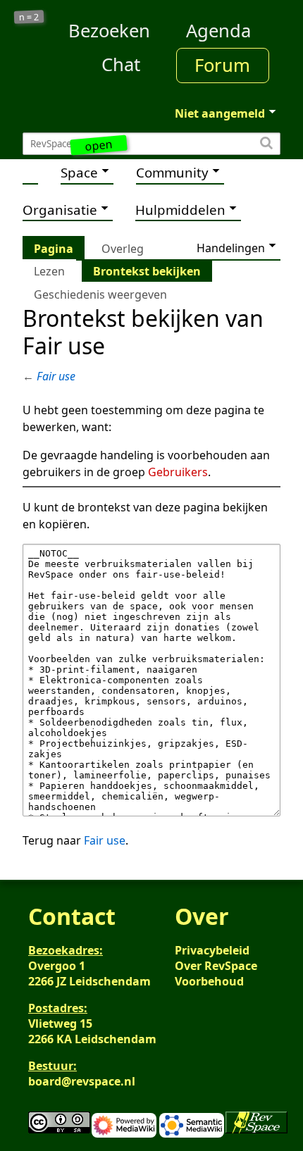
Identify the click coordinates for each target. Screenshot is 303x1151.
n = (29, 17)
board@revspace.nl (81, 1081)
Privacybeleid (212, 950)
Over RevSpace (216, 965)
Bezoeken (109, 30)
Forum (222, 65)
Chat (120, 64)
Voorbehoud (209, 981)
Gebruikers (178, 472)
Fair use (56, 376)
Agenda (218, 30)
